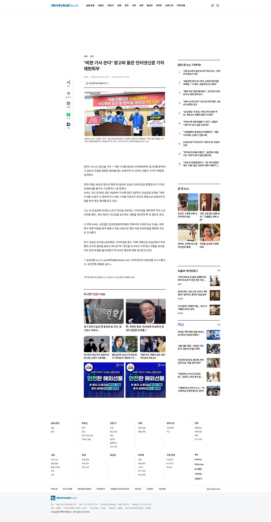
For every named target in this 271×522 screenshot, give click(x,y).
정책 (83, 428)
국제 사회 (85, 467)
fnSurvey (199, 464)
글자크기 (68, 97)
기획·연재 (181, 5)
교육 (52, 471)
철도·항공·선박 (87, 435)
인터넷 (112, 439)
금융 (52, 428)
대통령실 (198, 428)
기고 (168, 432)
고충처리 (150, 489)
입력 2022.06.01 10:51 (100, 77)
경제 (119, 5)
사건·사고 (54, 460)
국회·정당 (198, 432)
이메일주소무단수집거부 (119, 489)
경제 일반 (142, 428)
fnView (198, 459)
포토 (196, 454)
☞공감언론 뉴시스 (93, 260)
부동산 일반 (86, 439)
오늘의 (188, 271)
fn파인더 (169, 460)
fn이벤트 (198, 469)
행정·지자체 (55, 467)
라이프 (159, 5)
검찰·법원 (54, 463)
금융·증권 (90, 5)
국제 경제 (85, 460)
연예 (140, 460)
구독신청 (137, 489)
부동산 (101, 5)
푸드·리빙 (142, 471)
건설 (83, 432)
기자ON (198, 474)
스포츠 (140, 467)
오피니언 (169, 5)
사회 (134, 5)
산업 (111, 428)
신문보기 (198, 478)
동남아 (150, 5)
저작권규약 (101, 489)
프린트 (68, 107)
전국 (92, 56)
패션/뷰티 (142, 463)
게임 (111, 435)
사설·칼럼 (170, 428)
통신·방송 (113, 432)
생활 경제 (142, 432)
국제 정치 (85, 463)
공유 (68, 86)
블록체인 (113, 443)
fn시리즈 (169, 463)
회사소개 (54, 489)
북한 (196, 435)
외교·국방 (198, 439)
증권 (52, 432)
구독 (68, 118)
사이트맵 (162, 489)
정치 (127, 5)
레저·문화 (142, 475)
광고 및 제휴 (67, 489)
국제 (141, 5)
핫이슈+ (169, 467)
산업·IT (110, 5)
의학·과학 (113, 447)
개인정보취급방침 (84, 489)
